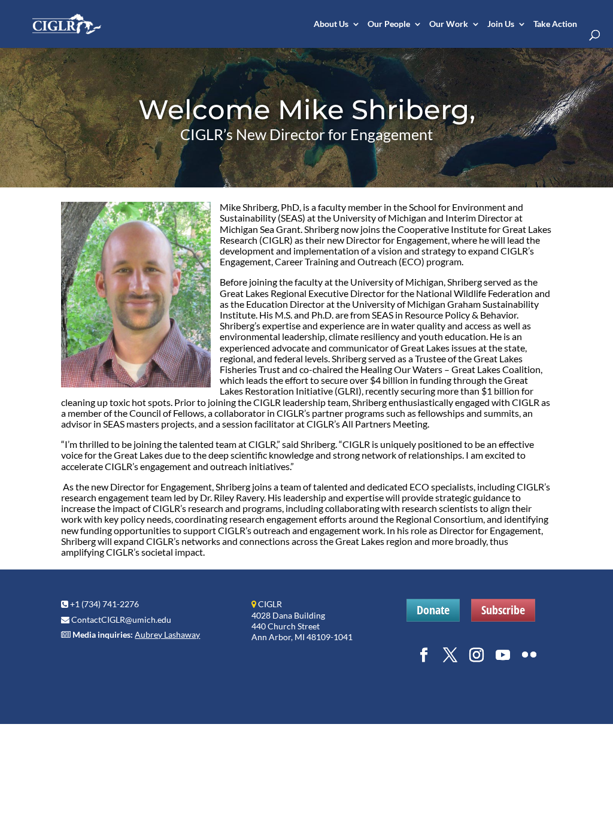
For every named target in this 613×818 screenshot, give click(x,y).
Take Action (555, 24)
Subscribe (503, 610)
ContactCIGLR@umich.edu (121, 619)
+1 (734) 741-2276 (104, 604)
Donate (433, 610)
